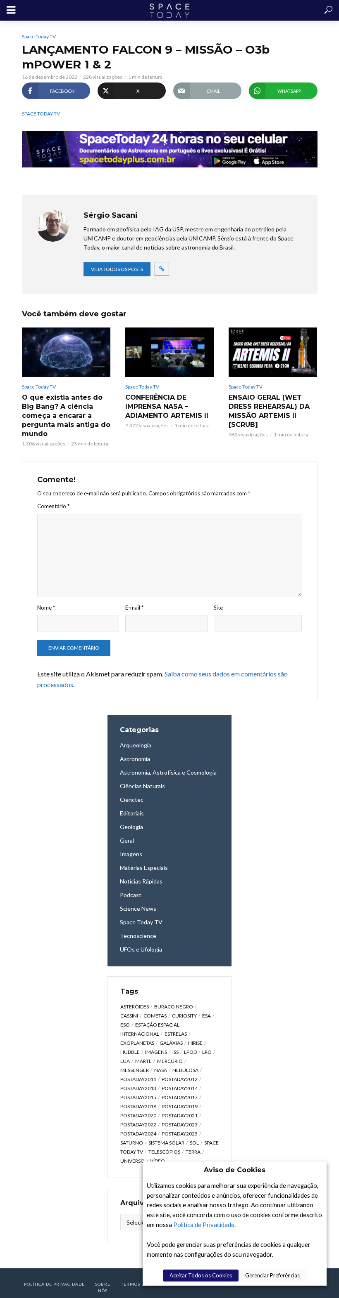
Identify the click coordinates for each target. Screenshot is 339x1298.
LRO (207, 1052)
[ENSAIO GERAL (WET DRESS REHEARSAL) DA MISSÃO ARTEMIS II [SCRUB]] (273, 352)
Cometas (155, 1016)
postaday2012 (180, 1079)
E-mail (134, 607)
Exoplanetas (137, 1043)
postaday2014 (180, 1088)
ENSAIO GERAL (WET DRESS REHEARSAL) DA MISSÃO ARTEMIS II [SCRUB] (269, 411)
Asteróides (134, 1007)
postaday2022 (138, 1124)
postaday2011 (138, 1079)
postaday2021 (180, 1115)
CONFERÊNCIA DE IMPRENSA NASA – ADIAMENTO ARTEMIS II (166, 406)
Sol (194, 1143)
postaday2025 (180, 1134)
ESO (125, 1025)
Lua (125, 1061)
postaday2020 (138, 1115)
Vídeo (157, 1161)
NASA (160, 1070)
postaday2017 (180, 1097)
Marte (143, 1061)
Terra (193, 1152)
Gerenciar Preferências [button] (272, 1275)
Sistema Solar (166, 1143)
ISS (175, 1052)
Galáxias (171, 1043)
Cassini (129, 1016)
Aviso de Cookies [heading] (234, 1170)
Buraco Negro (173, 1007)
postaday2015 (138, 1097)
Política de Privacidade (203, 1224)
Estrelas (176, 1034)
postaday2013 (138, 1088)
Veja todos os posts (117, 269)
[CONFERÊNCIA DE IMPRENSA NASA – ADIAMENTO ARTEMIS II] (169, 352)
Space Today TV (39, 36)
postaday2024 (138, 1134)
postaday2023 (180, 1124)
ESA (206, 1016)
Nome (46, 607)
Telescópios (164, 1152)
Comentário (53, 506)
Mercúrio (170, 1061)
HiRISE (195, 1043)
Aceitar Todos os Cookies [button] (201, 1275)
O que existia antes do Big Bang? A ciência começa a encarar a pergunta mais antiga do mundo (66, 415)
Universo (132, 1161)
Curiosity (184, 1016)
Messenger (134, 1070)
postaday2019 (180, 1106)
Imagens (156, 1052)
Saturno (131, 1143)
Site (218, 607)
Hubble (130, 1052)
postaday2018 (138, 1106)
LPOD (190, 1052)
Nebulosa (185, 1070)
